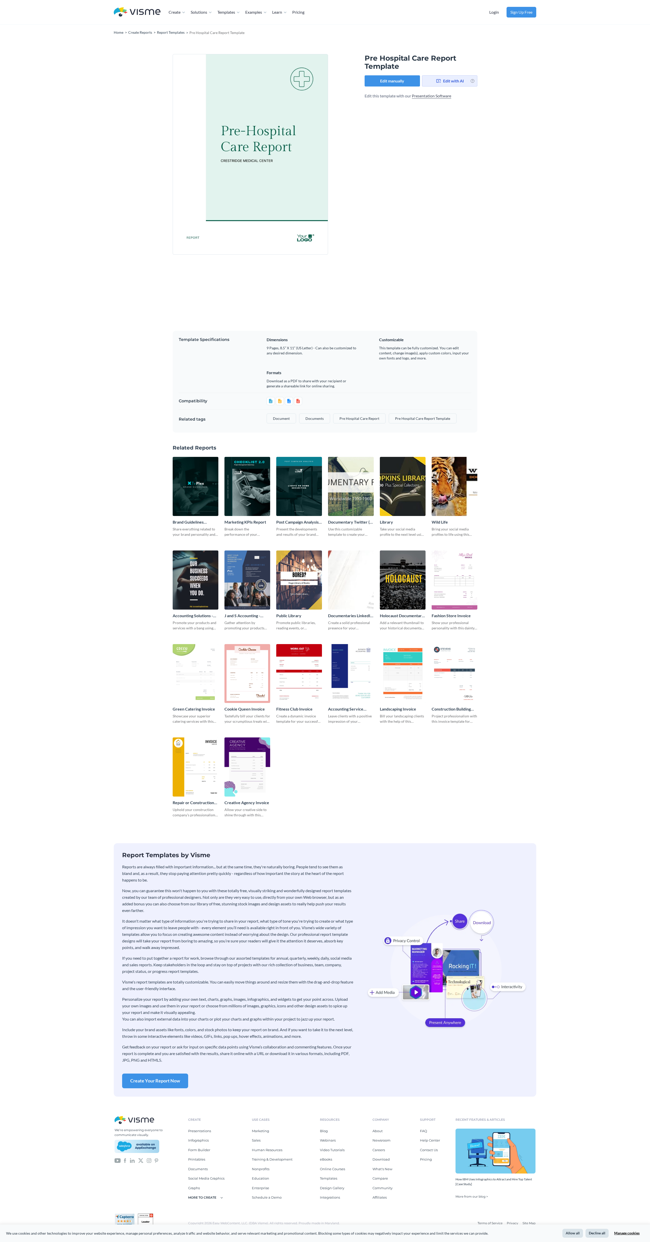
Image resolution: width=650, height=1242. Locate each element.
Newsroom (381, 1140)
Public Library (288, 615)
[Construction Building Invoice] (454, 673)
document (281, 418)
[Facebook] (125, 1160)
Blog (324, 1131)
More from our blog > (472, 1196)
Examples (253, 12)
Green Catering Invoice (194, 708)
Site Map (529, 1223)
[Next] (289, 154)
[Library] (403, 486)
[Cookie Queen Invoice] (247, 673)
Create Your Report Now (155, 1080)
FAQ (423, 1131)
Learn (277, 12)
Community (382, 1188)
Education (260, 1178)
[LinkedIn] (132, 1160)
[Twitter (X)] (140, 1160)
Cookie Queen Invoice (244, 708)
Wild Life (440, 522)
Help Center (430, 1140)
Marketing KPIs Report (245, 522)
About (377, 1131)
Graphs (194, 1188)
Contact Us (429, 1150)
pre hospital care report (359, 418)
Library (386, 522)
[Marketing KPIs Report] (247, 486)
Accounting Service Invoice (345, 709)
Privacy (513, 1223)
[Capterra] (126, 1216)
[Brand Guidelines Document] (195, 486)
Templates (226, 12)
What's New (382, 1169)
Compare (380, 1178)
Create (175, 12)
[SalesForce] (137, 1146)
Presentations (199, 1131)
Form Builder (199, 1150)
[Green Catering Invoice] (195, 673)
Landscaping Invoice (398, 708)
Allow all (573, 1233)
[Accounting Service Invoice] (351, 673)
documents (314, 418)
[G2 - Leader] (145, 1216)
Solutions (199, 12)
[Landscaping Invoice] (403, 673)
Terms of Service (490, 1223)
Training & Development (272, 1159)
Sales (256, 1140)
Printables (196, 1159)
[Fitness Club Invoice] (299, 673)
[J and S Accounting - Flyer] (247, 580)
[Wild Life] (454, 486)
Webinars (328, 1140)
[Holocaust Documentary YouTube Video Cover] (403, 580)
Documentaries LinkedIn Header (350, 615)
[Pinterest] (156, 1160)
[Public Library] (299, 580)
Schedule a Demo (267, 1197)
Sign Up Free (521, 12)
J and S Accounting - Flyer (242, 615)
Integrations (330, 1197)
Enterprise (260, 1188)
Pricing (298, 12)
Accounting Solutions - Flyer (193, 615)
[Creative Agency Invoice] (247, 767)
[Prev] (211, 154)
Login (494, 12)
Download (381, 1159)
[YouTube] (118, 1160)
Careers (378, 1150)
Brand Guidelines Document (188, 522)
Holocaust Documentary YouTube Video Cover (402, 615)
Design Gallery (332, 1188)
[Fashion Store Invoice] (454, 580)
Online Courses (332, 1169)
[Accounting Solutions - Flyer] (195, 580)
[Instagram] (149, 1160)
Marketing (260, 1131)
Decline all (597, 1233)
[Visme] (137, 12)
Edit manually (392, 80)
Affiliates (379, 1197)
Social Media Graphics (206, 1178)
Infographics (198, 1140)
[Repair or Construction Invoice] (195, 767)
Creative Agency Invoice (246, 802)
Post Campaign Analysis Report (297, 522)
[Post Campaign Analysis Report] (299, 486)
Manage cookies (627, 1233)
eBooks (326, 1159)
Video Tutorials (332, 1150)
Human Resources (267, 1150)
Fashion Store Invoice (451, 615)
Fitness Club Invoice (294, 708)
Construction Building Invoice (451, 709)
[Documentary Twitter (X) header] (351, 486)
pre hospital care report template (422, 418)
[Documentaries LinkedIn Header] (351, 580)
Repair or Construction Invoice (193, 802)
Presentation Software (431, 95)
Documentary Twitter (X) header (351, 522)
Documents (198, 1169)
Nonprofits (260, 1169)
